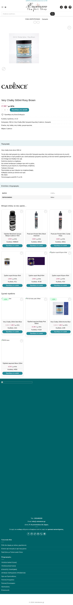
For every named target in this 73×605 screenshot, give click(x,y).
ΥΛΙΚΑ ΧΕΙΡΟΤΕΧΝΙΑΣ (32, 19)
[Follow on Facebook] (28, 533)
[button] (2, 7)
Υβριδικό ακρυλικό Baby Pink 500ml (36, 322)
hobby (11, 125)
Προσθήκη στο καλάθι (19, 110)
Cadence (9, 128)
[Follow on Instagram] (31, 533)
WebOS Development (36, 597)
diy (8, 125)
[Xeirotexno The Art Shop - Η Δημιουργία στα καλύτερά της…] (37, 7)
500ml (52, 197)
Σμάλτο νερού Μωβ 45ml (36, 275)
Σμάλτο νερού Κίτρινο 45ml (60, 275)
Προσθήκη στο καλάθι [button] (12, 245)
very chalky (17, 125)
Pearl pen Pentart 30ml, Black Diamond (36, 234)
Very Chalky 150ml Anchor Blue (60, 322)
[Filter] (5, 7)
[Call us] (41, 533)
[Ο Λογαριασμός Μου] (61, 7)
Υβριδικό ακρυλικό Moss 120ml (12, 363)
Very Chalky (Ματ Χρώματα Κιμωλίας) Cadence (29, 122)
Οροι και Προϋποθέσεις (8, 576)
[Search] (52, 14)
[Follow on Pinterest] (44, 533)
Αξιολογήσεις (5, 586)
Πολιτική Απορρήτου (7, 580)
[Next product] (34, 22)
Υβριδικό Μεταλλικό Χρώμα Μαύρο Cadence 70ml (12, 234)
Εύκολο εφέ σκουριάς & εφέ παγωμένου (13, 548)
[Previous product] (38, 22)
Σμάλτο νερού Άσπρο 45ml (12, 275)
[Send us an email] (38, 533)
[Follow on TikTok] (34, 533)
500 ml (11, 122)
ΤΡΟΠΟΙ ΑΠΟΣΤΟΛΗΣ (8, 566)
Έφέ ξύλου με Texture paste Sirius (12, 552)
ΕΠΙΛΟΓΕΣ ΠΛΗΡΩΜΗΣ (9, 569)
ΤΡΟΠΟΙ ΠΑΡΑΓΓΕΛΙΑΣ (9, 562)
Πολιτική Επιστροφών (8, 583)
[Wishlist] (65, 7)
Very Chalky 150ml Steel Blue (12, 322)
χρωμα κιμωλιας (27, 125)
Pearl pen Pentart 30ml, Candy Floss (60, 234)
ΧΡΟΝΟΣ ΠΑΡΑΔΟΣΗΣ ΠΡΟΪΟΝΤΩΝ (13, 573)
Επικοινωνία (5, 590)
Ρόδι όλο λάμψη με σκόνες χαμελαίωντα (13, 545)
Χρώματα (45, 19)
